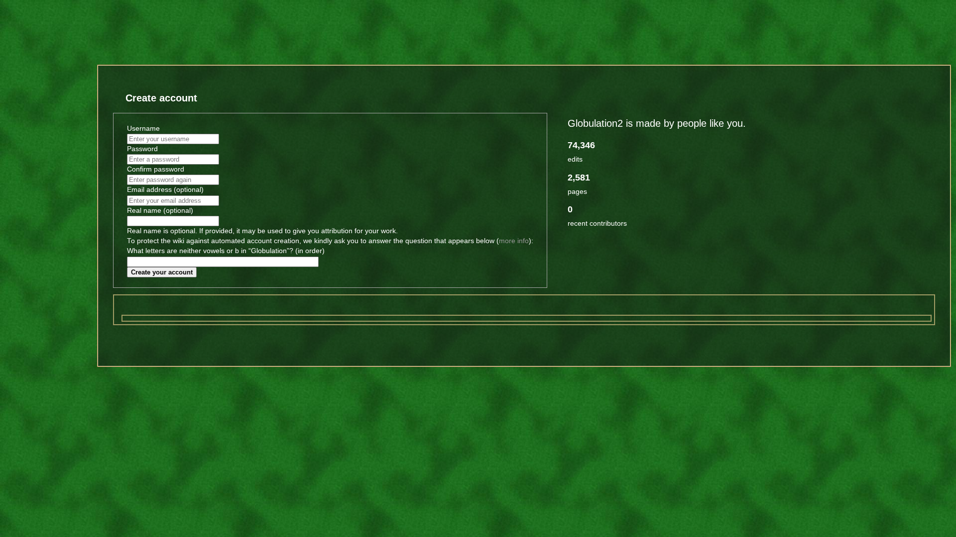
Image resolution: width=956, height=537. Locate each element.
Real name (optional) (160, 210)
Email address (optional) (165, 189)
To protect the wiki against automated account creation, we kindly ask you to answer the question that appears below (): (330, 241)
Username (143, 128)
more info (514, 241)
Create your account (162, 272)
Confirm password (155, 169)
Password (142, 149)
